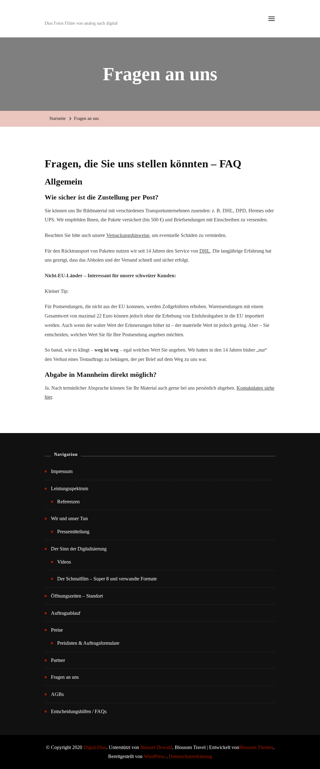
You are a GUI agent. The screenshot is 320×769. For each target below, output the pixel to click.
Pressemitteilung (73, 531)
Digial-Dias (94, 747)
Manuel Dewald (156, 747)
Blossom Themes (256, 747)
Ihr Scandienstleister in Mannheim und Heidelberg (146, 14)
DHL (204, 251)
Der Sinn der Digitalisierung (79, 548)
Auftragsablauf (65, 613)
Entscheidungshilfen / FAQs (79, 711)
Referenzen (68, 501)
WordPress (154, 756)
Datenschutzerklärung (190, 756)
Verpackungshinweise (127, 235)
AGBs (57, 694)
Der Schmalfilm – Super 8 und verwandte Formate (107, 578)
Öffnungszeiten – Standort (77, 596)
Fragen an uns (65, 677)
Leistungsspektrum (69, 488)
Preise (57, 630)
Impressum (61, 471)
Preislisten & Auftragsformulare (88, 643)
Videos (64, 561)
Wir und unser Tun (69, 518)
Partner (58, 660)
